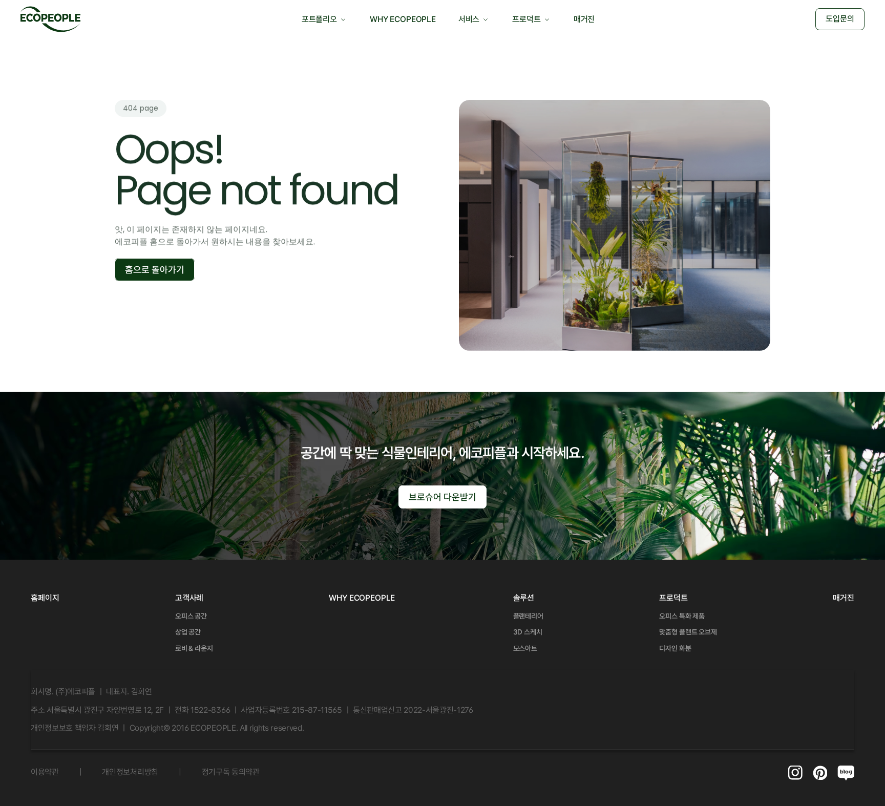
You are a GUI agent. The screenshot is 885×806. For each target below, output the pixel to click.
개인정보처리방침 (130, 772)
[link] (189, 598)
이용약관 (45, 772)
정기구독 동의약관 (231, 772)
